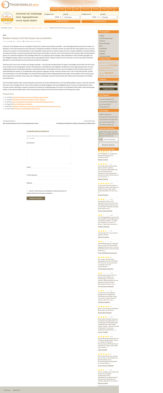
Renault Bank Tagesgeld (104, 312)
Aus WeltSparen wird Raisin (23, 104)
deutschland (113, 62)
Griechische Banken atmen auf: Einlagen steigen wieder (30, 97)
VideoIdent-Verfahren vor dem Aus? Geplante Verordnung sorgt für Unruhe (36, 106)
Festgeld (101, 36)
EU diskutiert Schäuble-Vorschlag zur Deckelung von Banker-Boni (76, 122)
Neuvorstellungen (104, 43)
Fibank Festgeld (102, 350)
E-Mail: (101, 139)
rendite (109, 70)
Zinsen (101, 76)
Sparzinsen (116, 70)
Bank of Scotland (106, 62)
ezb (109, 65)
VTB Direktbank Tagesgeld (105, 269)
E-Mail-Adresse (32, 175)
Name (29, 167)
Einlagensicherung (103, 65)
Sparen (112, 70)
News (46, 28)
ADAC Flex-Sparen (103, 237)
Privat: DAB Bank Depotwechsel (107, 253)
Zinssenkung (114, 76)
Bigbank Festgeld (103, 159)
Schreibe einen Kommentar (32, 41)
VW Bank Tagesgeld (103, 226)
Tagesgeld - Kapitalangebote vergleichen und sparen (28, 28)
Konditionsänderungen (106, 38)
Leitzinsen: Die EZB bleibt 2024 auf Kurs (27, 108)
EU (107, 65)
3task (19, 41)
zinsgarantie (107, 76)
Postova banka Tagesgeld (105, 211)
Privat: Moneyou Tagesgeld (106, 286)
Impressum (7, 390)
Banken (101, 62)
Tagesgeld (102, 53)
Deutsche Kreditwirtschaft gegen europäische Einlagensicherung (33, 102)
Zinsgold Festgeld (103, 195)
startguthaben (101, 73)
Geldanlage (101, 68)
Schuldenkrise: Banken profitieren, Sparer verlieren (29, 99)
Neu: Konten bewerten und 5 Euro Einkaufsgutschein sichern (20, 122)
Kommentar (31, 143)
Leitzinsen (102, 41)
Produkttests (103, 48)
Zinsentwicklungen (104, 56)
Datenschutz (16, 390)
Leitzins (101, 70)
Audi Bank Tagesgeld (104, 302)
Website (29, 183)
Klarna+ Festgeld (103, 332)
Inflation (107, 68)
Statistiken (102, 51)
